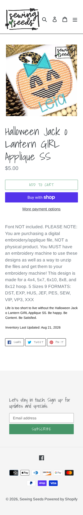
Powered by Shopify (60, 499)
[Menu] (75, 19)
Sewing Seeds (32, 499)
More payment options (41, 209)
